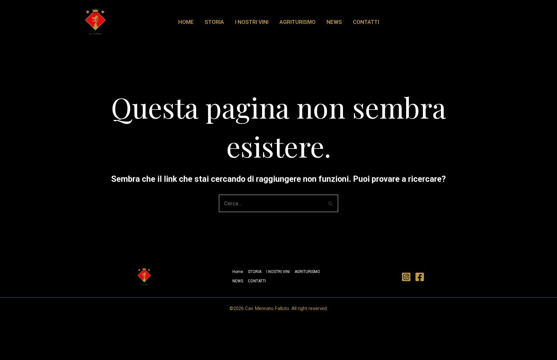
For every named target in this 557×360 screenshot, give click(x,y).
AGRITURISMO (297, 22)
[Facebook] (420, 277)
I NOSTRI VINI (252, 22)
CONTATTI (366, 22)
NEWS (334, 22)
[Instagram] (406, 277)
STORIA (214, 22)
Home (186, 22)
